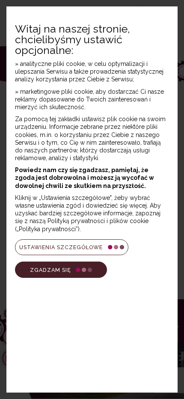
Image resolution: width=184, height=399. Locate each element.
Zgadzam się (50, 270)
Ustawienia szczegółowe (61, 247)
